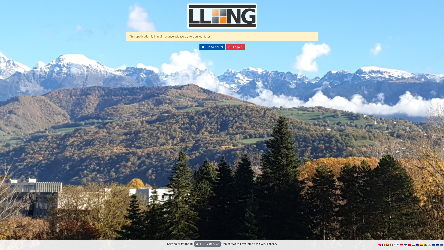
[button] (212, 47)
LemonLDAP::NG (209, 244)
